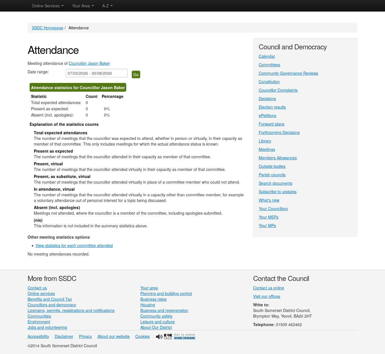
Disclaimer (64, 336)
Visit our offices (266, 296)
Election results (272, 107)
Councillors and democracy (52, 304)
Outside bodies (272, 166)
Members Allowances (278, 157)
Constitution (269, 81)
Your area (149, 288)
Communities (39, 316)
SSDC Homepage (47, 27)
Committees (269, 64)
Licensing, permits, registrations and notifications (71, 310)
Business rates (153, 299)
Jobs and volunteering (47, 327)
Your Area (81, 5)
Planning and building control (166, 293)
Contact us (37, 288)
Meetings (267, 149)
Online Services (46, 5)
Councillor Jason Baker (89, 63)
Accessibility (38, 336)
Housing (147, 304)
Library (265, 141)
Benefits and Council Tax (50, 299)
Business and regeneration (164, 310)
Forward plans (271, 124)
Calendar (267, 56)
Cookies (142, 336)
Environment (39, 321)
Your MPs (267, 225)
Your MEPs (268, 217)
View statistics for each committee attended (74, 245)
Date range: (38, 71)
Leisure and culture (157, 321)
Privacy (85, 336)
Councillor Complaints (278, 90)
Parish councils (272, 174)
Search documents (275, 183)
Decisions (267, 98)
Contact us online (268, 288)
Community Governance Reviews (288, 73)
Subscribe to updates (278, 191)
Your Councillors (273, 208)
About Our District (156, 327)
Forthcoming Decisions (279, 132)
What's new (269, 200)
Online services (41, 293)
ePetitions (267, 115)
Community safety (156, 316)
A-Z (106, 5)
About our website (114, 336)
